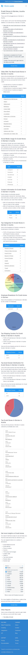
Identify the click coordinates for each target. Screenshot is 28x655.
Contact (17, 627)
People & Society (9, 248)
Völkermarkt (7, 104)
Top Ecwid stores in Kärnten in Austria (13, 50)
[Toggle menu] (26, 6)
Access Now (14, 65)
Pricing (3, 640)
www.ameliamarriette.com (12, 476)
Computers (7, 270)
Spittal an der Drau (8, 131)
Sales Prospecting (5, 625)
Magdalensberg (8, 123)
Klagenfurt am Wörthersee (10, 99)
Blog (16, 633)
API (2, 633)
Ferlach (6, 119)
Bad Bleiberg (7, 126)
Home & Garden (9, 258)
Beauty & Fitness (9, 256)
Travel (6, 268)
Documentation (5, 643)
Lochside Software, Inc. (7, 652)
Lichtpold (6, 121)
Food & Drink (8, 253)
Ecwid (11, 16)
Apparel (7, 263)
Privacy (17, 640)
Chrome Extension (18, 1)
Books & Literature (9, 265)
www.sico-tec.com (10, 435)
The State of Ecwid (8, 617)
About (16, 625)
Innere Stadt (7, 109)
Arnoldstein (7, 114)
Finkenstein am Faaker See (11, 133)
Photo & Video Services (11, 251)
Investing (3, 627)
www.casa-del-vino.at (11, 517)
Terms (16, 643)
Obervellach (7, 111)
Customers (18, 630)
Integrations (4, 630)
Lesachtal (6, 128)
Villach (5, 101)
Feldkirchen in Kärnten (9, 116)
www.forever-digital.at (11, 496)
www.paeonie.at (9, 456)
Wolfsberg (6, 106)
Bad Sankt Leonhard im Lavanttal (14, 480)
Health (6, 260)
